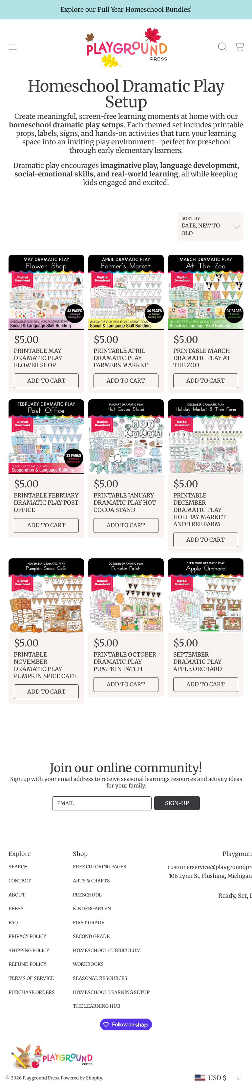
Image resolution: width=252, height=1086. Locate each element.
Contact (20, 881)
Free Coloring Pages (99, 867)
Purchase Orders (32, 992)
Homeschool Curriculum (107, 950)
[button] (12, 47)
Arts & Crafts (91, 881)
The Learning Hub (96, 1006)
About (17, 895)
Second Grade (91, 936)
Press (16, 909)
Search (18, 867)
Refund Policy (27, 964)
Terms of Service (31, 978)
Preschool (87, 895)
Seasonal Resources (100, 978)
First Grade (88, 923)
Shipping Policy (29, 950)
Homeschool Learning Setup (111, 992)
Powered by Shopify (81, 1078)
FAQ (13, 923)
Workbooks (88, 964)
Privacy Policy (27, 936)
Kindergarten (92, 909)
